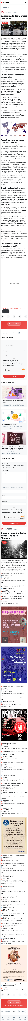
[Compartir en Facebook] (2, 316)
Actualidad (5, 22)
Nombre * (5, 489)
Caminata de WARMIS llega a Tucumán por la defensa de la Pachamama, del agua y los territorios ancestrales (13, 448)
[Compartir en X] (8, 316)
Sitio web (4, 501)
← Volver (5, 7)
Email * (4, 495)
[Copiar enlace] (25, 316)
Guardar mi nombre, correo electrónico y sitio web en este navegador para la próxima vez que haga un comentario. (13, 362)
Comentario (6, 470)
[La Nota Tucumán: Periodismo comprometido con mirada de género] (5, 2)
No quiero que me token (9, 424)
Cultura (4, 542)
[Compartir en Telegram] (20, 316)
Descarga (5, 311)
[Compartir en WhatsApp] (14, 316)
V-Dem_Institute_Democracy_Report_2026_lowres (13, 308)
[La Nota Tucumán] (3, 11)
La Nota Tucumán (9, 11)
